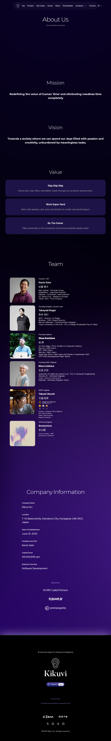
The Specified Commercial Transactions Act (55, 703)
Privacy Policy (55, 699)
